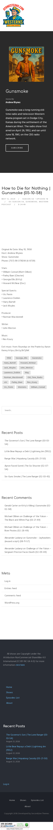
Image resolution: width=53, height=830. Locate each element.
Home (9, 687)
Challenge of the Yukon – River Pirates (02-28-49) (26, 529)
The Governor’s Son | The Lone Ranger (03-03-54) (27, 442)
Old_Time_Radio (35, 377)
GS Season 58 (16, 201)
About (9, 703)
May (27, 372)
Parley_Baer (17, 382)
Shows (9, 692)
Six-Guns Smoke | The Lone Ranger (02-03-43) (27, 476)
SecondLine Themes (40, 813)
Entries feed (11, 588)
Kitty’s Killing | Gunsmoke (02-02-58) (28, 507)
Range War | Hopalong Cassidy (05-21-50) (25, 458)
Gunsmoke (17, 91)
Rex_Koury (32, 382)
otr (5, 382)
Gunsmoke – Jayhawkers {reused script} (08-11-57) (27, 539)
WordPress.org (12, 603)
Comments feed (13, 595)
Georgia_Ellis (21, 358)
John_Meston (26, 367)
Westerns (22, 387)
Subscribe (17, 147)
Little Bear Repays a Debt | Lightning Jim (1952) (28, 451)
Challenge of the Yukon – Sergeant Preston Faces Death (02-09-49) (28, 550)
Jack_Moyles (10, 367)
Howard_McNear (28, 363)
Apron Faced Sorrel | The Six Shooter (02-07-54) (27, 467)
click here (20, 665)
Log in (7, 581)
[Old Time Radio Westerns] (13, 15)
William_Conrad (38, 387)
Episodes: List (13, 698)
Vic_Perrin (8, 387)
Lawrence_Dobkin (12, 372)
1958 (9, 358)
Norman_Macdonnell (13, 377)
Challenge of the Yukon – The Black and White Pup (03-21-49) (26, 518)
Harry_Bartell (10, 363)
